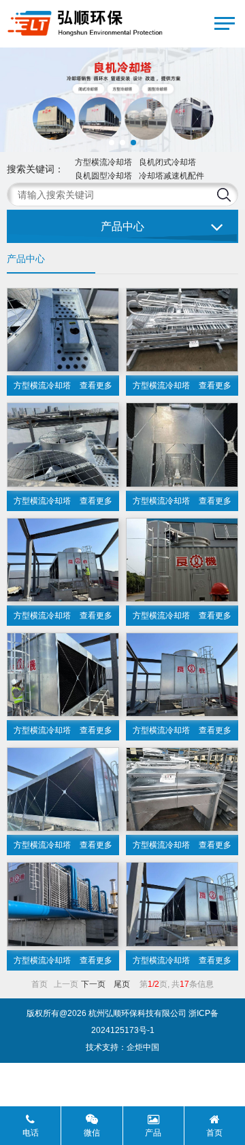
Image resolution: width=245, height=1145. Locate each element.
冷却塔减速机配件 (171, 176)
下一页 (93, 984)
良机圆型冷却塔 (103, 176)
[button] (111, 142)
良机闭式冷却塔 (167, 162)
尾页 (122, 984)
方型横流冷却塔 (103, 162)
